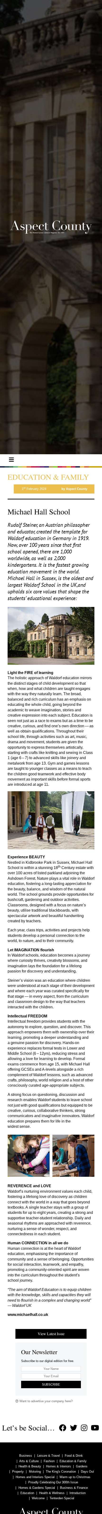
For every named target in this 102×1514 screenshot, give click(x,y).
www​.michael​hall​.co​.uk (28, 1315)
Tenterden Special (62, 1498)
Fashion (49, 1461)
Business (25, 1455)
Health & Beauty (30, 1466)
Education (27, 1493)
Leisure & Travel (48, 1455)
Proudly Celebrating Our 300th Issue (53, 1482)
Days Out (87, 1471)
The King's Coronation (61, 1471)
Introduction (78, 1493)
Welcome (38, 1498)
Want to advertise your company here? (46, 1401)
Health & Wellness (52, 1493)
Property (18, 1471)
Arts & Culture (29, 1461)
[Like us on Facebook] (62, 1428)
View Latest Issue (51, 1333)
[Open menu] (11, 460)
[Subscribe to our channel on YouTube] (95, 1428)
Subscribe (51, 1384)
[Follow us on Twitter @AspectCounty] (73, 1428)
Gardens (82, 1466)
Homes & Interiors (58, 1466)
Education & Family (73, 1461)
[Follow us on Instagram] (84, 1428)
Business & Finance (74, 1488)
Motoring (35, 1471)
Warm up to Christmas (75, 1477)
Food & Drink (74, 1455)
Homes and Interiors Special (35, 1477)
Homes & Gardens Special (37, 1488)
